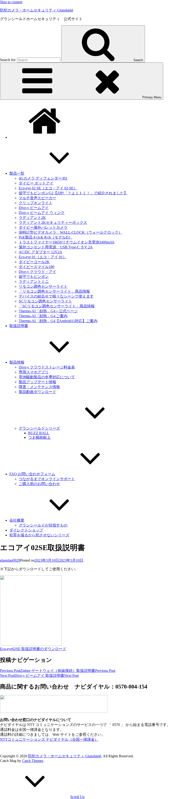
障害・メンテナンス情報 (39, 387)
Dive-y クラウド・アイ (37, 272)
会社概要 (16, 520)
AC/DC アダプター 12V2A (40, 252)
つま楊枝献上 (39, 437)
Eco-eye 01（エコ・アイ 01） (42, 257)
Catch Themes (32, 761)
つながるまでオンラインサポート (47, 479)
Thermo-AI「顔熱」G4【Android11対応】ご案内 (58, 321)
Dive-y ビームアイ (34, 208)
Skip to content (11, 2)
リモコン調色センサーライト (43, 286)
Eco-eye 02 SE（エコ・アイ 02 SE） (48, 188)
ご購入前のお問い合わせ (39, 484)
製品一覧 (16, 173)
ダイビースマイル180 (36, 267)
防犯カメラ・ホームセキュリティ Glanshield (36, 10)
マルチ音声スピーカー (37, 198)
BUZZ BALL (38, 433)
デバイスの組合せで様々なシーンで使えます (56, 296)
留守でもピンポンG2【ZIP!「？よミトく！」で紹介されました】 (73, 193)
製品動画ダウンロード (37, 392)
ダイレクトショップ (26, 530)
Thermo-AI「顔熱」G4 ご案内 (43, 316)
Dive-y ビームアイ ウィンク (42, 213)
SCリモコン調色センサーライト (45, 301)
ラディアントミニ (34, 282)
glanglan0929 (10, 560)
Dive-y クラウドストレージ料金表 (47, 367)
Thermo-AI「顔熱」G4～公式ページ (48, 311)
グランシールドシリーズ (39, 428)
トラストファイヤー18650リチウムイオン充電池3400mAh (66, 242)
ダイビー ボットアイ (36, 183)
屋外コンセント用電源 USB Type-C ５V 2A (56, 247)
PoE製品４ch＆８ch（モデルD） (45, 237)
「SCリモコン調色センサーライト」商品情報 (57, 306)
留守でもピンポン (34, 277)
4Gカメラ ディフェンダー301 (43, 178)
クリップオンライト (35, 203)
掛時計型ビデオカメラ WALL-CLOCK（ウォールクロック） (70, 232)
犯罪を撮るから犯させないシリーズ (39, 535)
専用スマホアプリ (34, 372)
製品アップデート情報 (37, 382)
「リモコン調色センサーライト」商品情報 (54, 291)
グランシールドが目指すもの (43, 525)
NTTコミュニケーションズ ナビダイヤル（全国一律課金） (49, 739)
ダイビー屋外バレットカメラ (43, 227)
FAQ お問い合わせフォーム (32, 474)
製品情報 (16, 362)
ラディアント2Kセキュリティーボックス (53, 223)
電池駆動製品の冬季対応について (47, 377)
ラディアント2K (32, 218)
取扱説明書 (18, 326)
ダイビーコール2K (34, 262)
